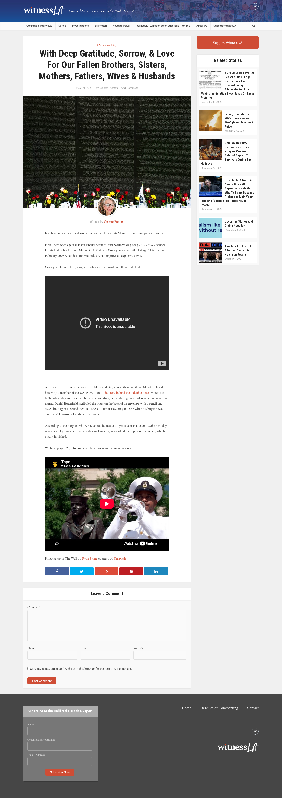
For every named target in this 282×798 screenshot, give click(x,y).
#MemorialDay (107, 45)
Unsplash (120, 558)
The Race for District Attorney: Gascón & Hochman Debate (238, 250)
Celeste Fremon (109, 88)
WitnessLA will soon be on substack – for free (163, 25)
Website (138, 648)
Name (31, 648)
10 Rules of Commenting (219, 708)
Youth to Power (121, 25)
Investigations (80, 25)
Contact (253, 708)
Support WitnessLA (224, 25)
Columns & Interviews (39, 25)
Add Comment (129, 88)
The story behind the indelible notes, (126, 392)
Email (84, 648)
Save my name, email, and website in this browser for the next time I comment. (81, 668)
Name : (31, 724)
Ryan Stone (89, 558)
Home (186, 708)
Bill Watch (101, 25)
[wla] (44, 10)
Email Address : (36, 755)
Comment (33, 607)
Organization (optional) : (42, 739)
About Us (201, 25)
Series (62, 25)
